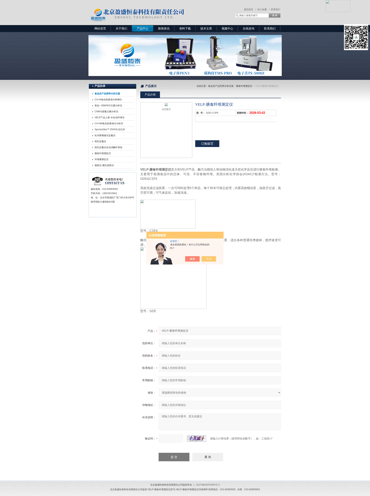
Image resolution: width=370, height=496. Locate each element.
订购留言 (207, 143)
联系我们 (275, 9)
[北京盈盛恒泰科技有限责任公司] (151, 8)
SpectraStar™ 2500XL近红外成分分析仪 (110, 130)
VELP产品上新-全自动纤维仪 (109, 117)
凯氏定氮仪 (100, 141)
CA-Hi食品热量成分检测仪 (108, 99)
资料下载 (185, 28)
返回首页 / (250, 9)
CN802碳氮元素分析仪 (106, 111)
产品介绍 (150, 94)
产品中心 (142, 28)
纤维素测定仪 (101, 159)
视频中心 (227, 28)
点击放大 (166, 109)
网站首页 (100, 28)
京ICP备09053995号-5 (208, 484)
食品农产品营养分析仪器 (221, 86)
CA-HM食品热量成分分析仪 (109, 123)
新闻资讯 (164, 28)
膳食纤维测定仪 (103, 153)
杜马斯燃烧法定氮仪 (105, 135)
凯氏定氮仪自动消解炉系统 (108, 147)
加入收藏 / (263, 9)
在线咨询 (248, 28)
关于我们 (121, 28)
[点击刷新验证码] (196, 438)
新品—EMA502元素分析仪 (108, 105)
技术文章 (206, 28)
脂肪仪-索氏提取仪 (104, 165)
